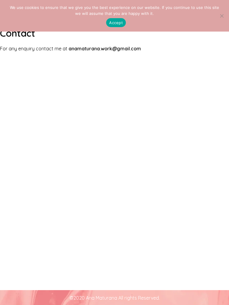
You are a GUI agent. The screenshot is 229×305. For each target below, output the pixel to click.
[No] (222, 16)
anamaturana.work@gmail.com (105, 49)
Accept (116, 22)
